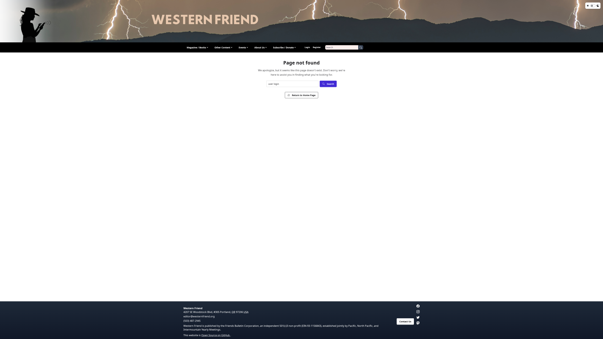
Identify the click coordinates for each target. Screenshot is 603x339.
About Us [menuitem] (259, 47)
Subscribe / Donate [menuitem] (283, 47)
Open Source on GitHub (215, 335)
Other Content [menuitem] (222, 47)
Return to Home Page (303, 95)
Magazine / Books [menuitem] (196, 47)
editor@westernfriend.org (199, 316)
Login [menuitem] (307, 47)
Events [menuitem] (242, 47)
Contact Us (405, 321)
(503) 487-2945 (192, 321)
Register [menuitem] (317, 47)
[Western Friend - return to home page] (301, 21)
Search (330, 83)
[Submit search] (360, 47)
